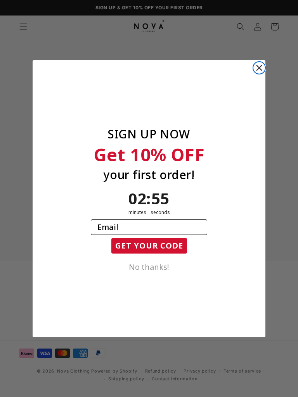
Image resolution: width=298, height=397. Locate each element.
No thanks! (149, 266)
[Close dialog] (259, 68)
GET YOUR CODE (149, 245)
